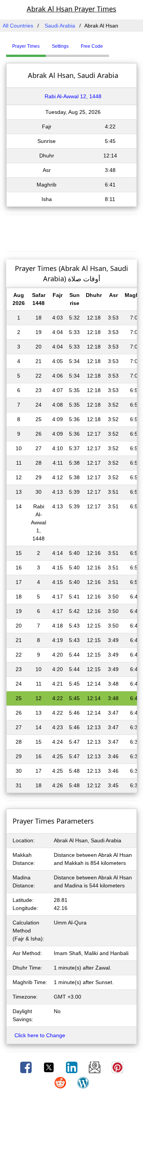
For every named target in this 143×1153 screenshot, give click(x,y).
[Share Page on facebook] (26, 1067)
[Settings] (115, 43)
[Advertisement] (72, 232)
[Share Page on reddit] (61, 1082)
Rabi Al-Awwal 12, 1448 (73, 96)
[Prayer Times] (111, 43)
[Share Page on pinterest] (117, 1067)
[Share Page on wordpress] (83, 1082)
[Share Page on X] (49, 1067)
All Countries (18, 26)
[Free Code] (119, 43)
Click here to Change (39, 1035)
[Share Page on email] (95, 1067)
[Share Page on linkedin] (72, 1067)
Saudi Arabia (60, 26)
